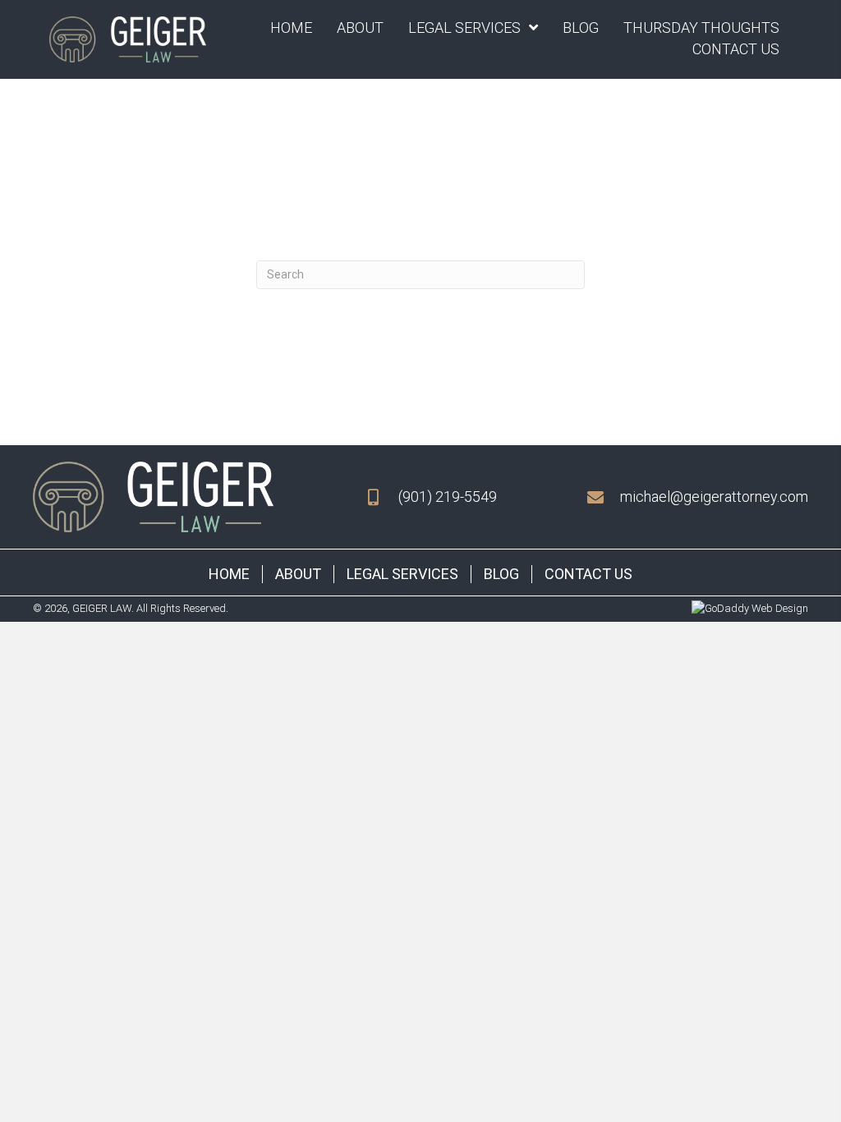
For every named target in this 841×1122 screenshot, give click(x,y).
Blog (501, 573)
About (298, 573)
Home (229, 573)
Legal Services (402, 573)
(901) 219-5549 (447, 496)
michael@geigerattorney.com (714, 496)
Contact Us (588, 573)
